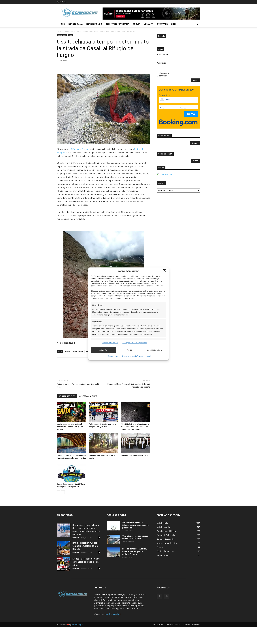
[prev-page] (58, 492)
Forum (136, 24)
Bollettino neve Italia (117, 24)
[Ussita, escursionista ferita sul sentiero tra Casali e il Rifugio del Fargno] (71, 412)
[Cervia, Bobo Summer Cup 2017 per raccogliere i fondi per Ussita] (71, 472)
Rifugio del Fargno (79, 149)
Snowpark (162, 24)
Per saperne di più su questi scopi (134, 343)
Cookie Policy (113, 356)
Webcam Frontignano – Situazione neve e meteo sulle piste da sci (135, 525)
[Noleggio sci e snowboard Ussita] (135, 443)
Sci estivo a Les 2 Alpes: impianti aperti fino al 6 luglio (78, 385)
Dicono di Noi (158, 624)
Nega (129, 350)
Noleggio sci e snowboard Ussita (134, 455)
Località (148, 24)
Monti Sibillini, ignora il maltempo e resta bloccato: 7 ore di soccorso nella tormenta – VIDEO (135, 426)
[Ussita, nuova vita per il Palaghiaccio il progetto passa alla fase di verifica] (71, 443)
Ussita (78, 31)
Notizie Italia (75, 24)
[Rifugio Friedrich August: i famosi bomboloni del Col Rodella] (63, 548)
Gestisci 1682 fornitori (110, 343)
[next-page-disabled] (63, 492)
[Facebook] (59, 66)
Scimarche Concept (173, 624)
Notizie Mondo (94, 24)
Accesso (195, 80)
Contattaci (196, 624)
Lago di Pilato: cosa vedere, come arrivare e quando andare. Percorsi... (134, 551)
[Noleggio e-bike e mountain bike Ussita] (103, 443)
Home (62, 24)
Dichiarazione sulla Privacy (132, 356)
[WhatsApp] (78, 66)
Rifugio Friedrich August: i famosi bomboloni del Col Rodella (85, 545)
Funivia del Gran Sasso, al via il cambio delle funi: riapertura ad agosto (128, 385)
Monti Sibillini (78, 352)
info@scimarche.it (113, 614)
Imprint (149, 356)
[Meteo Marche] (164, 174)
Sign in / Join (61, 2)
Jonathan (75, 537)
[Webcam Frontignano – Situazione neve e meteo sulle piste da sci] (113, 525)
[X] (66, 66)
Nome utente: (163, 54)
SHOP (174, 24)
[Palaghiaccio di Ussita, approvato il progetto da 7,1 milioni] (103, 412)
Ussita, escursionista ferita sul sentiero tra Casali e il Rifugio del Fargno (70, 426)
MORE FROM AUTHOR (88, 396)
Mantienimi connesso (164, 74)
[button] (164, 271)
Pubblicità (186, 624)
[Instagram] (166, 596)
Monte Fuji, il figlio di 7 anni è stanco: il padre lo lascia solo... (86, 561)
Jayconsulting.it (77, 624)
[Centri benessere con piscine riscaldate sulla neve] (113, 539)
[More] (84, 66)
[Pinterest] (72, 66)
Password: (161, 63)
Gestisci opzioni (154, 350)
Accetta (103, 350)
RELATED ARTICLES (67, 396)
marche (67, 352)
